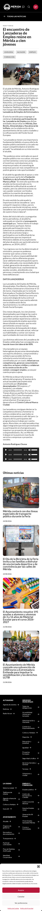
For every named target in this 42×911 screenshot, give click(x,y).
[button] (38, 866)
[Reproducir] (6, 450)
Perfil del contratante (7, 843)
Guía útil (6, 809)
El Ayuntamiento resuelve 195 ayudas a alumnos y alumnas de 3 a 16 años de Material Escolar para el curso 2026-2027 (20, 617)
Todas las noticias (16, 16)
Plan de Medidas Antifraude (9, 850)
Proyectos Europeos (26, 753)
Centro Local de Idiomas (28, 802)
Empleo (32, 52)
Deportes (25, 737)
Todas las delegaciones (27, 707)
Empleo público (28, 789)
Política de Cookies (13, 908)
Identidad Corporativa (7, 856)
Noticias (10, 25)
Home (5, 25)
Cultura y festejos (9, 804)
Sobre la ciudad (8, 788)
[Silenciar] (29, 450)
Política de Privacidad (26, 908)
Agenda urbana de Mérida (9, 799)
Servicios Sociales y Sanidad (29, 763)
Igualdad (25, 747)
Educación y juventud (26, 742)
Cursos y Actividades (26, 828)
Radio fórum (7, 713)
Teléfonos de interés (7, 793)
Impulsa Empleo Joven (28, 809)
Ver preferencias (21, 903)
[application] (21, 450)
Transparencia (8, 838)
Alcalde (5, 821)
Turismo (25, 769)
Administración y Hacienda (28, 721)
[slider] (34, 450)
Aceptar (21, 890)
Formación (9, 57)
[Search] (28, 6)
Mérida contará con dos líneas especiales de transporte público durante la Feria (20, 514)
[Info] (23, 7)
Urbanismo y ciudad (27, 774)
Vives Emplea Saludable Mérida (28, 822)
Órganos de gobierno (7, 827)
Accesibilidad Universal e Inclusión (27, 714)
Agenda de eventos (9, 704)
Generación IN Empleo (27, 815)
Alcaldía (21, 52)
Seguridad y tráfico (29, 758)
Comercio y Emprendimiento (28, 727)
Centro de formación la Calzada (27, 795)
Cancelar (21, 897)
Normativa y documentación (8, 833)
